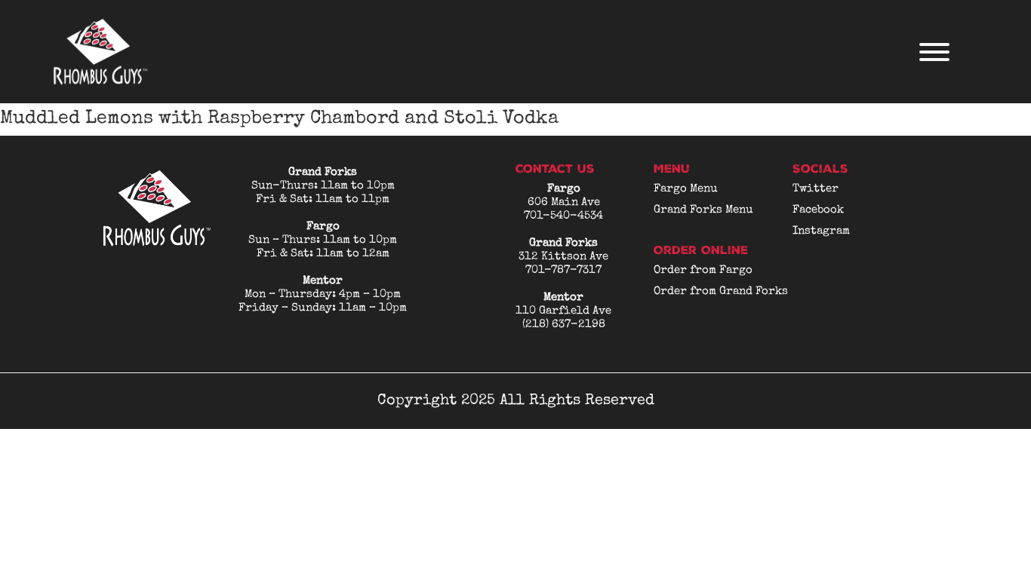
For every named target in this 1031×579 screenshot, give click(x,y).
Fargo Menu (686, 189)
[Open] (934, 52)
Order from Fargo (703, 270)
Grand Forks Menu (703, 210)
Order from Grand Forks (721, 291)
